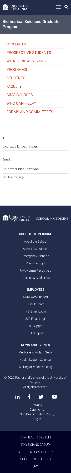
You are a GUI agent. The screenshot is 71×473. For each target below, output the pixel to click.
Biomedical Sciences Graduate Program (31, 24)
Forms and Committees (29, 112)
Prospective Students (28, 52)
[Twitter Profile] (41, 397)
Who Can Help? (21, 103)
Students (15, 78)
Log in (37, 419)
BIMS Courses (19, 95)
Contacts (16, 44)
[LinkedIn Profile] (17, 397)
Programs (16, 69)
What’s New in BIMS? (26, 61)
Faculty (14, 86)
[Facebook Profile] (29, 396)
